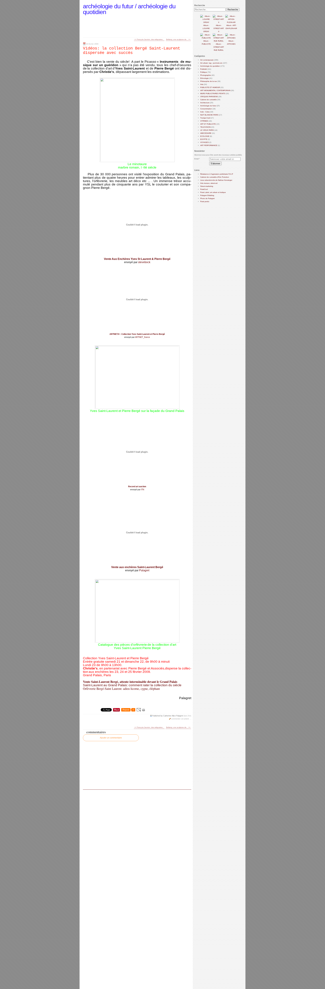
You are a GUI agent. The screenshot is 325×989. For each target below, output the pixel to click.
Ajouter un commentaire (111, 738)
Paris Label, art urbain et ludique (213, 192)
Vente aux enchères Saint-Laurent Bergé (137, 567)
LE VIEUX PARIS (207, 130)
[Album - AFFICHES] (231, 38)
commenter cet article (180, 719)
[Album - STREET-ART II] (219, 22)
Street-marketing (206, 186)
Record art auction (137, 486)
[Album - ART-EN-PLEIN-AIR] (231, 22)
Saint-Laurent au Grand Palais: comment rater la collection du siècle (132, 685)
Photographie (205, 75)
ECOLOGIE (204, 136)
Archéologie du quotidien (210, 66)
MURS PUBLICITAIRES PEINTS (212, 93)
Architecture (205, 103)
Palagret (144, 570)
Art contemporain (207, 60)
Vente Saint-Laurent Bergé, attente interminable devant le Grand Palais (130, 681)
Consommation (206, 109)
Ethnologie (204, 78)
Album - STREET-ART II (218, 28)
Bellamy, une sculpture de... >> (178, 39)
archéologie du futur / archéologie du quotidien (129, 9)
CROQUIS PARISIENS (209, 96)
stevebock (144, 262)
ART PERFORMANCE (208, 145)
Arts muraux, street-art (209, 183)
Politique (203, 72)
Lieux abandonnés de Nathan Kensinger (216, 180)
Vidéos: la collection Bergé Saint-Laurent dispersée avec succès (131, 50)
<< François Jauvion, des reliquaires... (149, 39)
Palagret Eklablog (207, 195)
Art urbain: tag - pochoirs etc (211, 63)
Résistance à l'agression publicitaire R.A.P (216, 174)
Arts (189, 716)
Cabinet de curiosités (208, 100)
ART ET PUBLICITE (208, 124)
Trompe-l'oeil (205, 118)
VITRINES (204, 121)
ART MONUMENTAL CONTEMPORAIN (215, 90)
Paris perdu (204, 201)
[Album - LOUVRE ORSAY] (206, 22)
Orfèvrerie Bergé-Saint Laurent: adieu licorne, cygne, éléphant (121, 688)
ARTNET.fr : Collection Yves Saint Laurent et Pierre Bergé (137, 334)
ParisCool (204, 189)
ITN (142, 489)
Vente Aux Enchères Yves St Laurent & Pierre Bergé (137, 259)
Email (196, 159)
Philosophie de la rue (208, 81)
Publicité (203, 69)
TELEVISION (205, 127)
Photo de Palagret (207, 198)
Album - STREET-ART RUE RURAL (218, 47)
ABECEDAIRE (205, 133)
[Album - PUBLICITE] (206, 38)
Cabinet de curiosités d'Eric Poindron (214, 177)
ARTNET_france (142, 337)
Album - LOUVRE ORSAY (206, 28)
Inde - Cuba (205, 112)
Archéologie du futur (208, 106)
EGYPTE (203, 139)
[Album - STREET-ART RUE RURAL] (219, 41)
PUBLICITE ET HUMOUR (210, 87)
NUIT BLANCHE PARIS (209, 115)
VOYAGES (204, 142)
